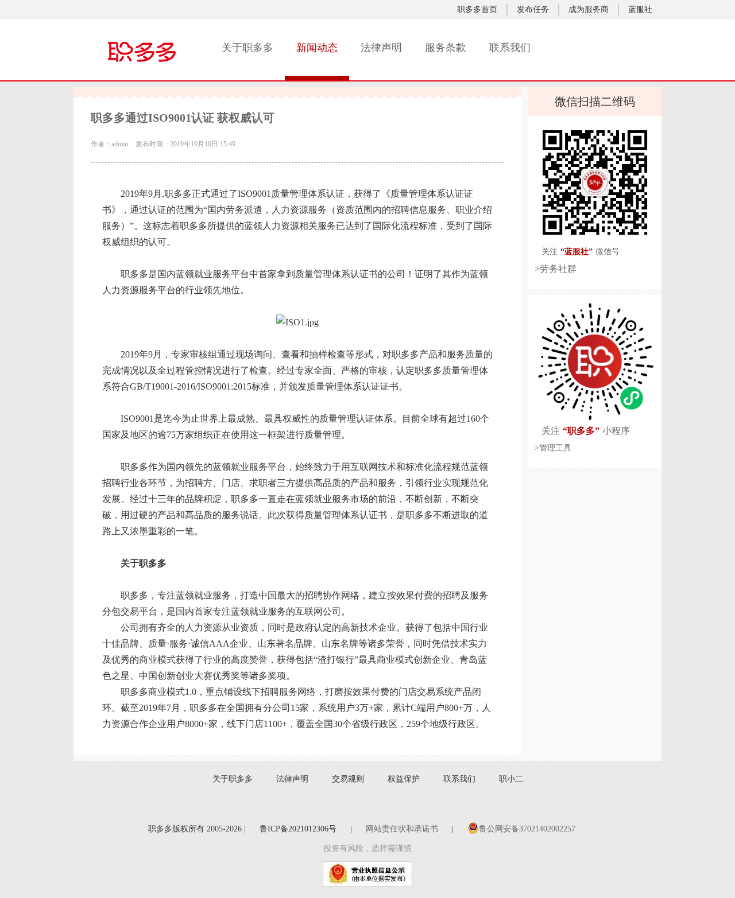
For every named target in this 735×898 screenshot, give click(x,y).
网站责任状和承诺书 (402, 829)
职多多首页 (477, 9)
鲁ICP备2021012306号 (298, 829)
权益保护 (404, 779)
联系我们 (510, 47)
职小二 (511, 779)
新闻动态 (317, 47)
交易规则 (348, 779)
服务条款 (445, 47)
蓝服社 (640, 9)
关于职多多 (247, 47)
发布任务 (533, 9)
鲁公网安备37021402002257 (527, 829)
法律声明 (381, 47)
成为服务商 (588, 9)
